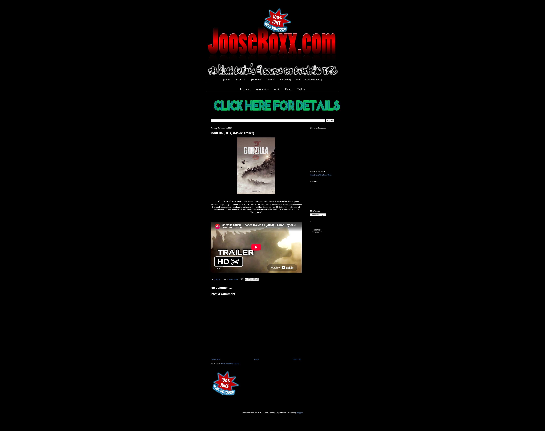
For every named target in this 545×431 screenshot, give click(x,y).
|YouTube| (256, 79)
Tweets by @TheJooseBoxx (320, 175)
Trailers (301, 89)
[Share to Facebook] (254, 279)
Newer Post (215, 359)
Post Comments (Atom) (230, 363)
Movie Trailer (233, 279)
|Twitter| (270, 79)
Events (288, 89)
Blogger (300, 413)
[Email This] (246, 279)
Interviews (245, 89)
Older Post (297, 359)
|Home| (226, 79)
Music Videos (262, 89)
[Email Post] (241, 279)
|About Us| (241, 79)
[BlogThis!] (249, 279)
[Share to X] (251, 279)
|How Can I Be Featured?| (309, 79)
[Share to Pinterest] (257, 279)
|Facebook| (285, 79)
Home (256, 359)
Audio (277, 89)
